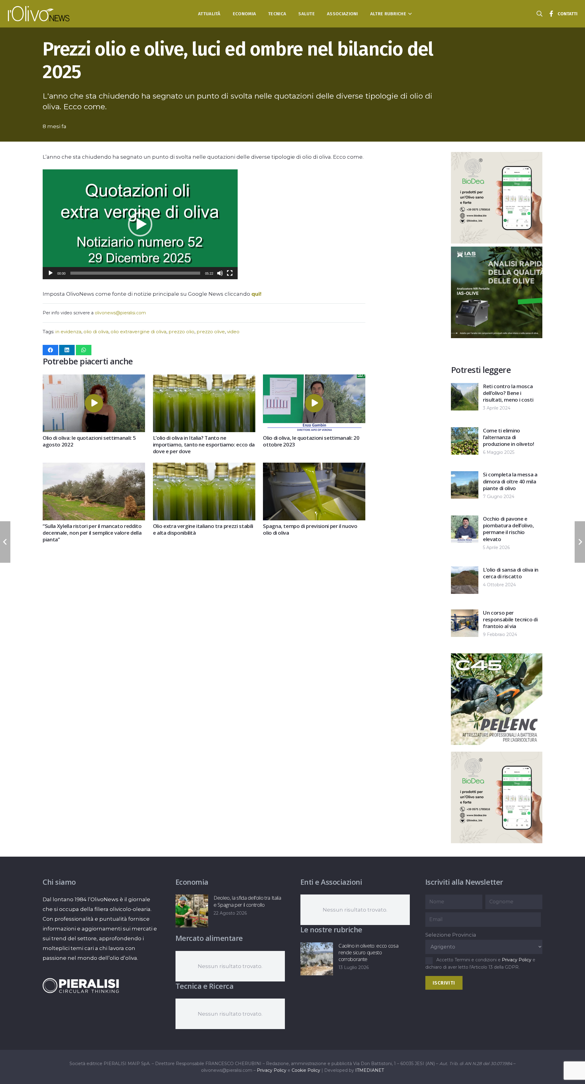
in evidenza (68, 331)
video (233, 331)
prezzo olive (211, 331)
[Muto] (220, 273)
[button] (409, 13)
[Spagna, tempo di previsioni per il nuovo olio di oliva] (314, 467)
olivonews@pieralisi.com (120, 313)
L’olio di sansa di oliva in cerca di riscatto (510, 573)
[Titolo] (551, 14)
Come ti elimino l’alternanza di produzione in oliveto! (508, 437)
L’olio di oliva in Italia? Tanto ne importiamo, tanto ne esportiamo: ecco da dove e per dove (204, 444)
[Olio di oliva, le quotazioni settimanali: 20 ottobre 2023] (314, 379)
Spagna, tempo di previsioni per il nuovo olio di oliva (310, 529)
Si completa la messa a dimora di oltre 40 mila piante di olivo (510, 481)
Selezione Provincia (450, 935)
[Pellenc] (496, 336)
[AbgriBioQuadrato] (496, 242)
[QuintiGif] (496, 841)
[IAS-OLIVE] (496, 743)
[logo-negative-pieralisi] (81, 985)
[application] (140, 224)
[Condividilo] (50, 350)
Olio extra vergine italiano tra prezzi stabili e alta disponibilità (203, 529)
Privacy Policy (516, 960)
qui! (256, 294)
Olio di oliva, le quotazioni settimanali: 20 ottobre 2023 (311, 441)
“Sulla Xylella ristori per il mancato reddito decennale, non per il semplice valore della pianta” (92, 532)
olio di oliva (95, 331)
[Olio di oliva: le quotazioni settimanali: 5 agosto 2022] (94, 379)
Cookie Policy (306, 1070)
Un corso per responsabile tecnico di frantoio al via (510, 619)
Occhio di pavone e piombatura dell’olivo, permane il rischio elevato (508, 528)
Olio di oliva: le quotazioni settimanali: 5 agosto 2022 (89, 441)
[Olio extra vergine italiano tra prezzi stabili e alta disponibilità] (204, 467)
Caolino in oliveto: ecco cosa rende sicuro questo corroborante (368, 952)
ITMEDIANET (369, 1070)
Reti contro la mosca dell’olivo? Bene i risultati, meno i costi (508, 393)
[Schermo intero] (230, 273)
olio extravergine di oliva (138, 331)
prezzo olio (181, 331)
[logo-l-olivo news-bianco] (39, 13)
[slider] (135, 273)
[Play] (51, 273)
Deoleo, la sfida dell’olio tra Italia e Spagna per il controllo (247, 901)
